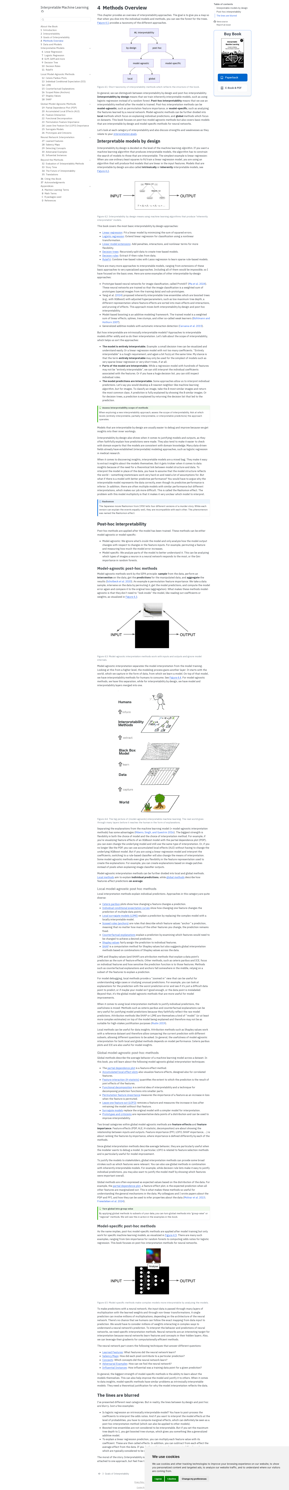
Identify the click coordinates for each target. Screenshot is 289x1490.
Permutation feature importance (121, 1095)
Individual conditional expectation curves (126, 908)
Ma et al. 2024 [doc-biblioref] (197, 283)
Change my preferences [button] (194, 1478)
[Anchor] (207, 30)
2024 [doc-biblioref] (119, 295)
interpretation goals (125, 134)
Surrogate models (112, 1110)
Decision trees (110, 251)
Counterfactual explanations (118, 934)
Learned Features (112, 1352)
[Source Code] (42, 11)
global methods (175, 877)
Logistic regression (113, 236)
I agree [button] (158, 1478)
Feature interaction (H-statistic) (120, 1079)
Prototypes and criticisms (117, 1114)
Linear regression (112, 232)
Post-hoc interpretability (228, 11)
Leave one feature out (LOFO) (119, 1102)
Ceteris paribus (111, 904)
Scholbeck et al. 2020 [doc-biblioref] (119, 581)
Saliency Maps (110, 1356)
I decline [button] (171, 1478)
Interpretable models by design (232, 7)
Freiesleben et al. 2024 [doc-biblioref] (110, 1201)
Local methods (105, 877)
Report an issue (224, 24)
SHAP (105, 946)
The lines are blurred (226, 15)
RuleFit (106, 259)
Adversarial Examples (114, 1363)
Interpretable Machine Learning (65, 7)
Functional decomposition (117, 1087)
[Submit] (43, 19)
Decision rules (110, 255)
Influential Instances (114, 1367)
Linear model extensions (116, 244)
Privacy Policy (139, 1482)
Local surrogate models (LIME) (120, 915)
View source (222, 21)
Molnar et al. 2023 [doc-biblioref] (194, 1197)
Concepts (107, 1360)
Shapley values (110, 942)
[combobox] (66, 19)
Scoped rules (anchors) (115, 923)
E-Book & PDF (233, 88)
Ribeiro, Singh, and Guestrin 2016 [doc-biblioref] (154, 832)
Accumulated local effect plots (120, 1072)
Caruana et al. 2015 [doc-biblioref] (190, 326)
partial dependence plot (121, 1068)
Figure (103, 22)
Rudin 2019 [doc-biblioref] (158, 1023)
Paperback (231, 77)
